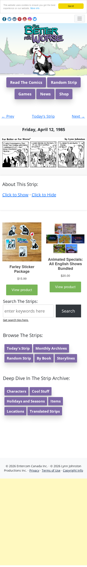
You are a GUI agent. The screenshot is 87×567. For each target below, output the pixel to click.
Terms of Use (51, 470)
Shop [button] (64, 93)
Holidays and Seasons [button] (26, 401)
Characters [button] (16, 391)
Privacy (34, 470)
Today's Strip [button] (18, 348)
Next (78, 116)
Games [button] (24, 93)
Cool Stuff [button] (40, 391)
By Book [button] (44, 358)
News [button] (45, 93)
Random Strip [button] (64, 82)
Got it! (71, 6)
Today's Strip (43, 116)
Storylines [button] (66, 358)
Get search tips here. (16, 320)
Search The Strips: (20, 301)
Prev (7, 116)
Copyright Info (73, 470)
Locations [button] (15, 411)
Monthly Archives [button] (51, 348)
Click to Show (15, 195)
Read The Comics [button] (26, 82)
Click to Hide (44, 195)
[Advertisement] (43, 522)
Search (68, 311)
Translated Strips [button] (45, 411)
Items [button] (55, 401)
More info (34, 8)
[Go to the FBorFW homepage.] (43, 33)
